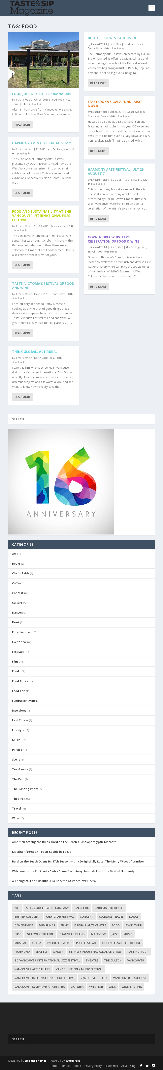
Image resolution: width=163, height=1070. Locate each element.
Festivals (57, 149)
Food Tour (133, 925)
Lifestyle (18, 730)
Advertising (128, 1066)
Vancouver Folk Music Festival (79, 969)
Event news (133, 112)
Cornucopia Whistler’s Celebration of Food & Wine (113, 239)
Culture (17, 603)
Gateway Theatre (40, 934)
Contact (65, 1066)
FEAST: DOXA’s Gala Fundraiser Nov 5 (115, 104)
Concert (86, 916)
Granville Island (72, 934)
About (77, 1066)
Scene (16, 759)
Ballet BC (82, 908)
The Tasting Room (136, 247)
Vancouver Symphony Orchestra (40, 987)
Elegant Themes (35, 1060)
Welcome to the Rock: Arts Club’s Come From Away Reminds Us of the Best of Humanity (73, 871)
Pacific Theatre (58, 943)
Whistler (96, 987)
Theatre (17, 799)
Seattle (42, 952)
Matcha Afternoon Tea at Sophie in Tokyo (41, 852)
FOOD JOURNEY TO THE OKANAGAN (41, 94)
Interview (98, 934)
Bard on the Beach (109, 908)
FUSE (18, 934)
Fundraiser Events (98, 116)
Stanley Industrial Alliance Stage (95, 952)
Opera (36, 943)
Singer (58, 952)
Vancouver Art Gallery (32, 969)
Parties (17, 750)
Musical (20, 943)
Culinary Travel (111, 916)
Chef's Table (20, 573)
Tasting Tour (137, 952)
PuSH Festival (86, 943)
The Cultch (112, 960)
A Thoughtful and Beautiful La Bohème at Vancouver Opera (54, 881)
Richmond (22, 952)
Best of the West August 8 (112, 38)
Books (16, 563)
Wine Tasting (132, 987)
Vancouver (135, 960)
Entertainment (22, 632)
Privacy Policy (93, 1066)
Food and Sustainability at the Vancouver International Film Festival (41, 215)
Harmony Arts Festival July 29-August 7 (116, 171)
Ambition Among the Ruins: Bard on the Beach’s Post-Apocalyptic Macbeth (64, 842)
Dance (16, 612)
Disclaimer (111, 1066)
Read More (23, 124)
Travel (15, 104)
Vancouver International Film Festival (45, 978)
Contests (18, 593)
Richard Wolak (24, 99)
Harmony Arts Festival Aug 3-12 (41, 143)
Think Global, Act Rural (35, 351)
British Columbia (27, 916)
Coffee (16, 583)
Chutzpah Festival (60, 916)
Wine (99, 48)
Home (53, 1066)
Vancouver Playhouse (130, 978)
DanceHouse (24, 925)
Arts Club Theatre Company (47, 908)
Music (66, 149)
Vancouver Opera (94, 978)
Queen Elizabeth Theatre (121, 943)
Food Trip (63, 99)
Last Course (20, 720)
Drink (15, 622)
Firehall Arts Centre (90, 925)
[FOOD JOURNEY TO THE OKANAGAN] (43, 60)
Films (65, 925)
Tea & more (20, 769)
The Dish (18, 779)
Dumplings (47, 925)
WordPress (73, 1060)
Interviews (19, 710)
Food (54, 99)
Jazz (114, 934)
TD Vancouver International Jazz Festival (47, 960)
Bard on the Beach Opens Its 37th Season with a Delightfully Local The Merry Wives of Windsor (78, 861)
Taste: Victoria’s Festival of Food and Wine (43, 285)
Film (64, 226)
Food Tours (20, 681)
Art (49, 149)
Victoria (77, 987)
